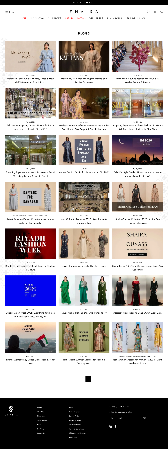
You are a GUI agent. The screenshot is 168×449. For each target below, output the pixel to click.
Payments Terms (75, 420)
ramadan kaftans (33, 216)
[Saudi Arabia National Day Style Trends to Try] (84, 290)
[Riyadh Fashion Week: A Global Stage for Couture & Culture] (30, 243)
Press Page (73, 437)
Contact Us (41, 433)
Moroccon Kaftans (75, 18)
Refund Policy (74, 412)
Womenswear (54, 18)
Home (39, 407)
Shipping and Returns (77, 433)
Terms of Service (75, 424)
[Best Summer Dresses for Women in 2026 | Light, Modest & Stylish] (137, 337)
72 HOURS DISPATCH (136, 18)
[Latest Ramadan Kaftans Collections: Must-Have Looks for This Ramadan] (30, 197)
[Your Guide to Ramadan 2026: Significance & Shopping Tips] (84, 197)
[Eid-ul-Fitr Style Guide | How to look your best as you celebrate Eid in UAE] (137, 150)
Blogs (39, 424)
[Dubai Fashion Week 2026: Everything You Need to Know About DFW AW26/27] (30, 290)
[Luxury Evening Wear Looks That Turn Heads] (84, 243)
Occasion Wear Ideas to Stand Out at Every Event (137, 312)
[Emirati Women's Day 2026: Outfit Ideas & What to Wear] (30, 337)
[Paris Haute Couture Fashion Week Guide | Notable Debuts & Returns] (137, 56)
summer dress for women (127, 356)
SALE (24, 18)
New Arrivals (37, 18)
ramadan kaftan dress (19, 216)
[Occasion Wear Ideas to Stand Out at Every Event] (137, 290)
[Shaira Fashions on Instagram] (110, 426)
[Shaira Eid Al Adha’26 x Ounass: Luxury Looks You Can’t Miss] (137, 243)
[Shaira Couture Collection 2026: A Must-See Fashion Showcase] (137, 197)
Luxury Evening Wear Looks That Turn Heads (84, 266)
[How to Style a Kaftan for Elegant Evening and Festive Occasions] (84, 56)
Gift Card (40, 429)
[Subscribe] (144, 418)
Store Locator (42, 420)
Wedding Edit (96, 18)
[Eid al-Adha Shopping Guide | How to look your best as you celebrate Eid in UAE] (30, 103)
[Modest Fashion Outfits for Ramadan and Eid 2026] (84, 150)
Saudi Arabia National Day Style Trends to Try (84, 312)
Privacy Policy (74, 416)
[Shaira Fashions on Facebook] (115, 426)
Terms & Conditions (76, 429)
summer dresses (141, 356)
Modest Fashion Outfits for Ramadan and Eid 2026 (84, 172)
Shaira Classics (115, 18)
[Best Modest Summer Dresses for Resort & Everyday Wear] (84, 337)
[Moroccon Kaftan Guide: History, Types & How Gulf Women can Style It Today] (30, 56)
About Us (40, 412)
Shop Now (41, 416)
